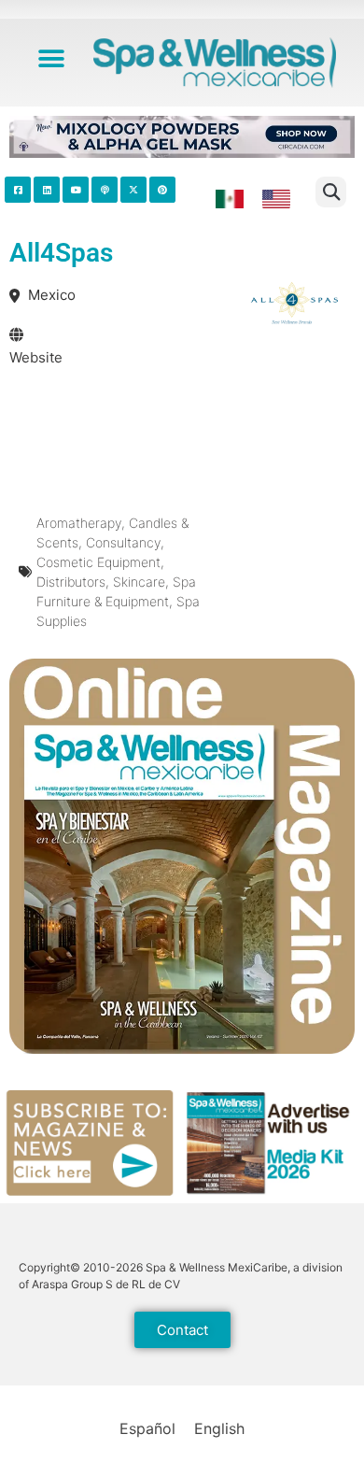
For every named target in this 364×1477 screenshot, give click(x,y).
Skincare (139, 581)
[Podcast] (104, 190)
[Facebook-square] (18, 190)
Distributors (70, 581)
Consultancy (123, 542)
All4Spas (61, 252)
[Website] (16, 335)
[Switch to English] (276, 200)
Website (36, 357)
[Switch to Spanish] (229, 199)
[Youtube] (76, 190)
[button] (52, 58)
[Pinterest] (162, 190)
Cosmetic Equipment (98, 562)
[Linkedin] (47, 190)
